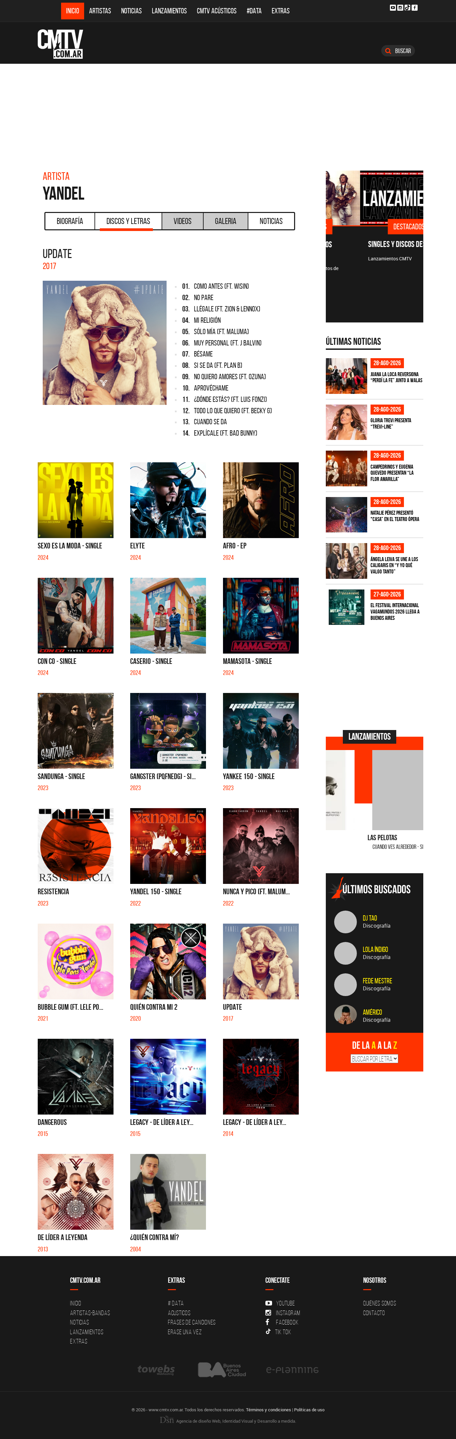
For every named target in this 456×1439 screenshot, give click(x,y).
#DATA (254, 11)
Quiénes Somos (379, 1303)
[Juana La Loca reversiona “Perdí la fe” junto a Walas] (346, 376)
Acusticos (179, 1312)
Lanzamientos (169, 11)
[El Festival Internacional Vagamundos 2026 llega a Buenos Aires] (346, 607)
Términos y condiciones (268, 1410)
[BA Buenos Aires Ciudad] (221, 1370)
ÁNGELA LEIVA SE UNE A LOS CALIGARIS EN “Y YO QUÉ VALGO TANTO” (394, 565)
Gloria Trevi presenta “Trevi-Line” (391, 423)
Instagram (288, 1312)
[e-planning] (292, 1370)
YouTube (285, 1303)
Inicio (72, 11)
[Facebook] (415, 8)
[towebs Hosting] (157, 1370)
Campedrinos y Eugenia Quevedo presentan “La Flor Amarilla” (392, 473)
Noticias (131, 11)
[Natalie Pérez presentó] (346, 515)
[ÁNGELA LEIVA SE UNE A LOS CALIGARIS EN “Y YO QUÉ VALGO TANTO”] (346, 561)
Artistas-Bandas (90, 1312)
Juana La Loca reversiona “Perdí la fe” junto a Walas (396, 377)
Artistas (100, 11)
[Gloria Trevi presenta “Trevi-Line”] (346, 422)
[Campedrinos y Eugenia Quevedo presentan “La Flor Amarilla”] (346, 468)
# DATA (176, 1303)
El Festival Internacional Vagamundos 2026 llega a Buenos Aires (395, 611)
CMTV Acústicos (217, 11)
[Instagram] (400, 8)
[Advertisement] (228, 114)
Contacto (374, 1312)
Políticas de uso (309, 1410)
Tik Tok (283, 1332)
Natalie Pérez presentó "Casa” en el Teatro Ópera (395, 516)
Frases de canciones (192, 1322)
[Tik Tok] (407, 7)
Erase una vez (185, 1332)
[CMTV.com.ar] (65, 44)
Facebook (287, 1322)
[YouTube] (393, 8)
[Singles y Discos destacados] (375, 198)
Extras (281, 11)
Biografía (70, 221)
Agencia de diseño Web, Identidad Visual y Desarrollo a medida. (235, 1421)
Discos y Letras (128, 221)
